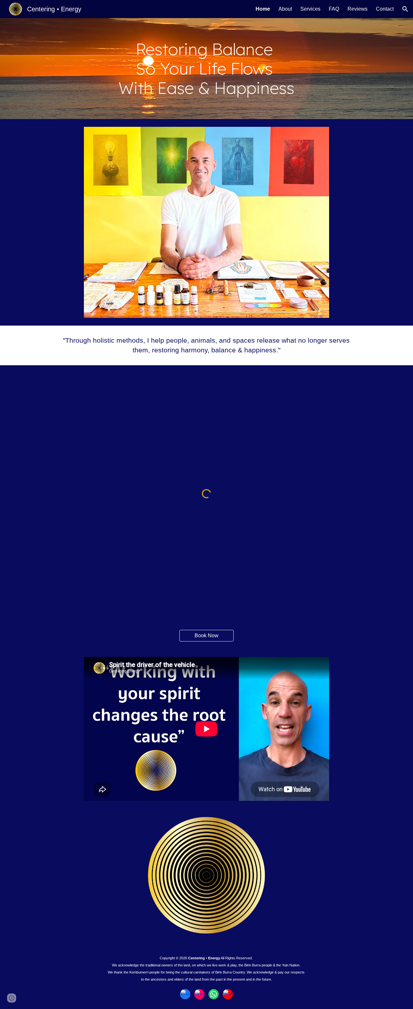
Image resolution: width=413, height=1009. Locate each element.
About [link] (285, 9)
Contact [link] (385, 9)
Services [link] (310, 9)
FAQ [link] (334, 9)
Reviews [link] (358, 9)
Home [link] (263, 9)
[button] (405, 9)
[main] (206, 68)
